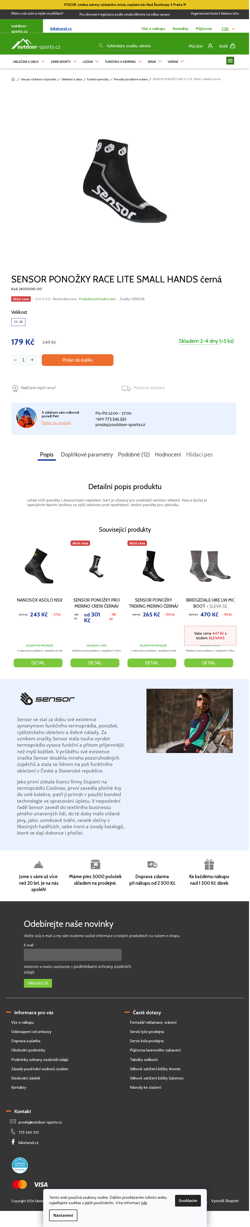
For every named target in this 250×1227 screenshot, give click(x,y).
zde (144, 1202)
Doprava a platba (25, 1041)
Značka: (132, 299)
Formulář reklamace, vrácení (153, 1022)
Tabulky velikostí (144, 1059)
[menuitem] (29, 61)
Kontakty (180, 28)
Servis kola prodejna (147, 1041)
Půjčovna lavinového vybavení (155, 1050)
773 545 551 (29, 1132)
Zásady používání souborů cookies (39, 1069)
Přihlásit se (38, 983)
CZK (226, 29)
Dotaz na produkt (56, 423)
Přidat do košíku (77, 360)
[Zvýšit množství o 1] (32, 360)
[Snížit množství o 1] (15, 360)
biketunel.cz (61, 28)
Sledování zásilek (25, 1078)
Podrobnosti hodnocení (97, 299)
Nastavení (63, 1215)
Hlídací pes (199, 454)
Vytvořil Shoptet (225, 1201)
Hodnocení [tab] (168, 454)
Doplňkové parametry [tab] (87, 454)
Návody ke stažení (145, 1087)
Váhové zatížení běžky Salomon (157, 1078)
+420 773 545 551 (110, 418)
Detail (38, 663)
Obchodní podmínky (28, 1050)
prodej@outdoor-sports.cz (120, 424)
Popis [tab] (46, 454)
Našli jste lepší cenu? (38, 387)
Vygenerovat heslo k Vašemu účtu (215, 13)
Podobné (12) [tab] (134, 454)
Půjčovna (204, 28)
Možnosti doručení (149, 387)
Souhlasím (188, 1200)
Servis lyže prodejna (147, 1031)
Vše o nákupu (153, 28)
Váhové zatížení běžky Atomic (155, 1069)
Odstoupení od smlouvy (31, 1031)
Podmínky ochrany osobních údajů (39, 1059)
